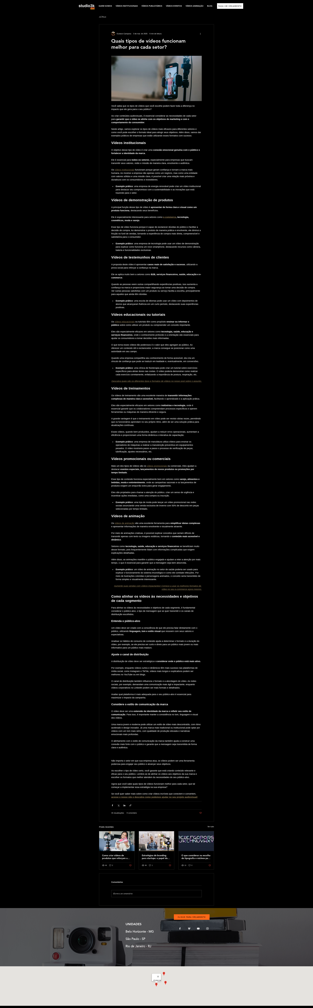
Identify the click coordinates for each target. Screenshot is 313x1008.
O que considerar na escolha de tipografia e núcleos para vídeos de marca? (195, 857)
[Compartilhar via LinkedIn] (124, 805)
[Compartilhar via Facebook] (112, 805)
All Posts (102, 17)
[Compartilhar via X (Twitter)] (118, 805)
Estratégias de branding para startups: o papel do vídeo (155, 857)
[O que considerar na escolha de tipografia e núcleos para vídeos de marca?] (196, 841)
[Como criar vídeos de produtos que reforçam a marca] (116, 841)
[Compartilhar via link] (130, 805)
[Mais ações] (200, 33)
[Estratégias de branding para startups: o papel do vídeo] (156, 841)
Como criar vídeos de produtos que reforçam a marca (115, 857)
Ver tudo (210, 827)
